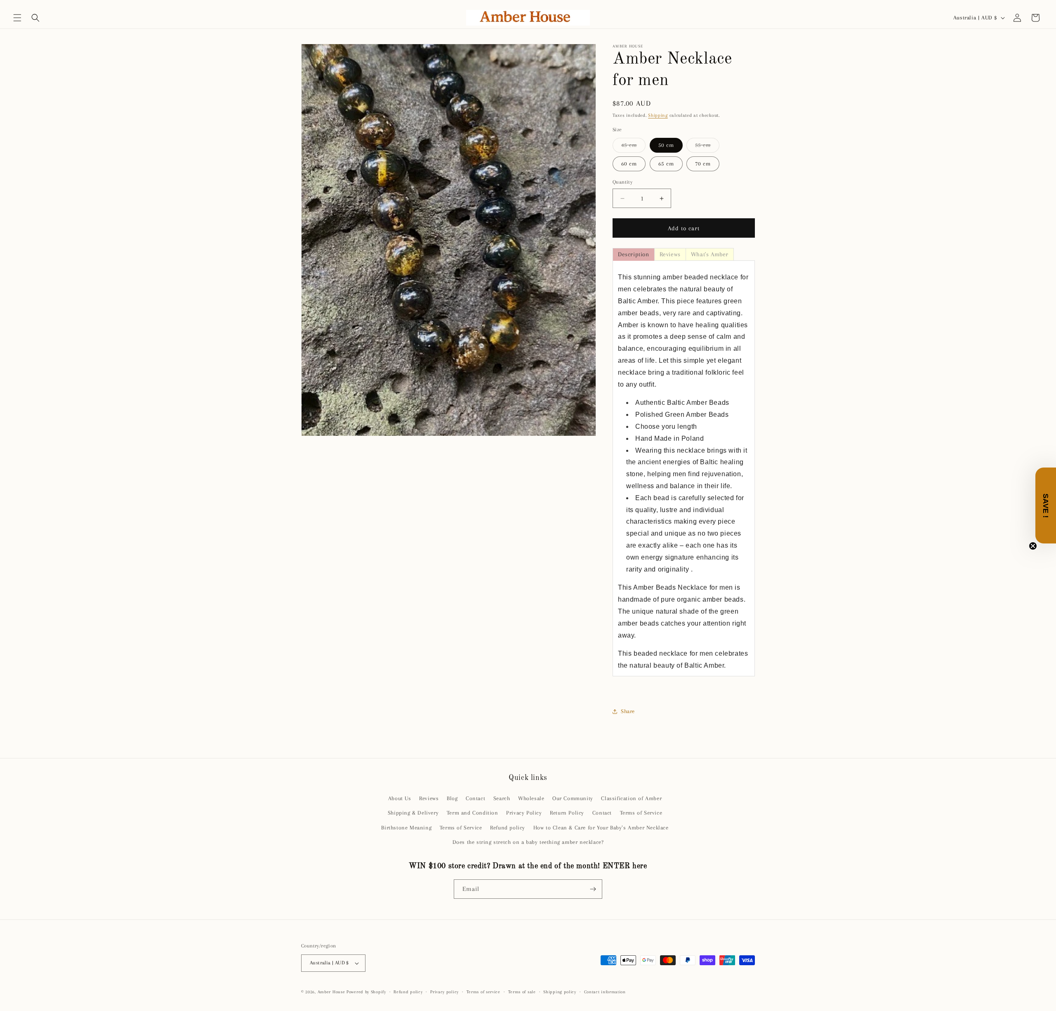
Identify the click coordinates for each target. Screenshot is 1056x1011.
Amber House (332, 991)
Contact (475, 798)
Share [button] (628, 711)
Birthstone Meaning (406, 827)
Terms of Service (641, 813)
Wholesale (531, 798)
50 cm (666, 145)
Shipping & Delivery (413, 813)
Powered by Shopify (366, 991)
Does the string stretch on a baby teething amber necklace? (528, 842)
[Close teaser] (1033, 546)
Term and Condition (472, 813)
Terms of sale (522, 991)
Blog (452, 798)
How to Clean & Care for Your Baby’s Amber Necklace (601, 827)
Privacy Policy (524, 813)
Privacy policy (444, 991)
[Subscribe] (593, 889)
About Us (399, 798)
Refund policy (507, 827)
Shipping (658, 115)
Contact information (605, 991)
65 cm (666, 164)
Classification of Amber (631, 798)
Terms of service (483, 991)
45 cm (633, 147)
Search (501, 798)
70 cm (703, 164)
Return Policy (567, 813)
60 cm (629, 164)
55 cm (707, 147)
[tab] (634, 254)
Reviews (428, 798)
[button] (17, 18)
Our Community (572, 798)
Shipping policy (559, 991)
